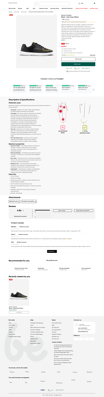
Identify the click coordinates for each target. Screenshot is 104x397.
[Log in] (90, 3)
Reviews (12, 206)
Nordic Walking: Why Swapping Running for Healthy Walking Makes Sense (63, 351)
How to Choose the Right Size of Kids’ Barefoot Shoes (63, 363)
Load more (51, 251)
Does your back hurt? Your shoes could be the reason (63, 355)
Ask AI (62, 40)
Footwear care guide (28, 201)
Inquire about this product (83, 210)
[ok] (67, 4)
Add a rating (62, 210)
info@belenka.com (83, 331)
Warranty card (13, 201)
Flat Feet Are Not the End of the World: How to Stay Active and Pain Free (63, 359)
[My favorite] (87, 3)
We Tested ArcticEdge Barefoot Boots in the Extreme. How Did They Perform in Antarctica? (63, 346)
